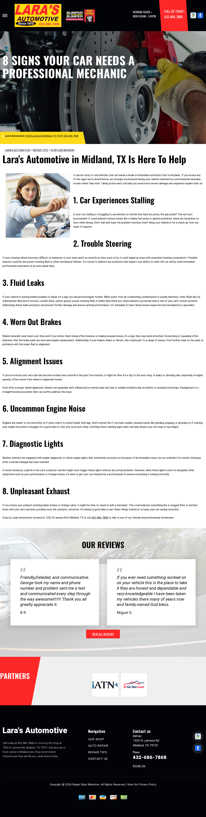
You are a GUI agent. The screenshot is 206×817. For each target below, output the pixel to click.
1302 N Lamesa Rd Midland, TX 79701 (44, 136)
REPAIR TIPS (40, 150)
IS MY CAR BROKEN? (63, 150)
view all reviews (103, 634)
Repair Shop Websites (85, 784)
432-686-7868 (173, 16)
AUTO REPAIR (98, 746)
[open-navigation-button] (4, 15)
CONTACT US (98, 759)
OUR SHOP (96, 739)
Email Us (139, 765)
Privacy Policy (147, 784)
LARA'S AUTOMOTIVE (17, 150)
